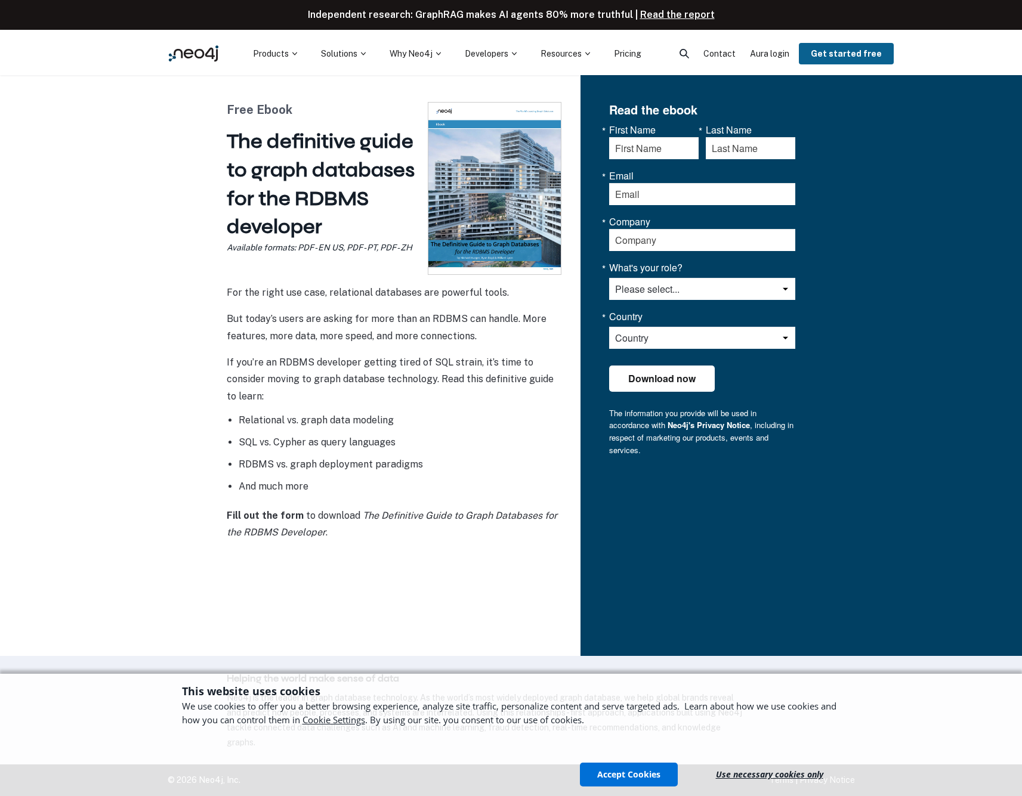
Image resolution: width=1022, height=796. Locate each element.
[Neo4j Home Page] (194, 53)
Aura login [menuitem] (769, 53)
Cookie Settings (333, 720)
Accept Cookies (628, 774)
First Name (632, 130)
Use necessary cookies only (769, 774)
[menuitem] (275, 53)
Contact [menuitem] (719, 53)
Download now (662, 378)
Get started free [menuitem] (846, 53)
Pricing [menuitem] (627, 53)
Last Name (729, 130)
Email (621, 176)
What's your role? (646, 268)
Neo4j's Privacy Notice (709, 424)
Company (629, 222)
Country (626, 316)
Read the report (677, 14)
